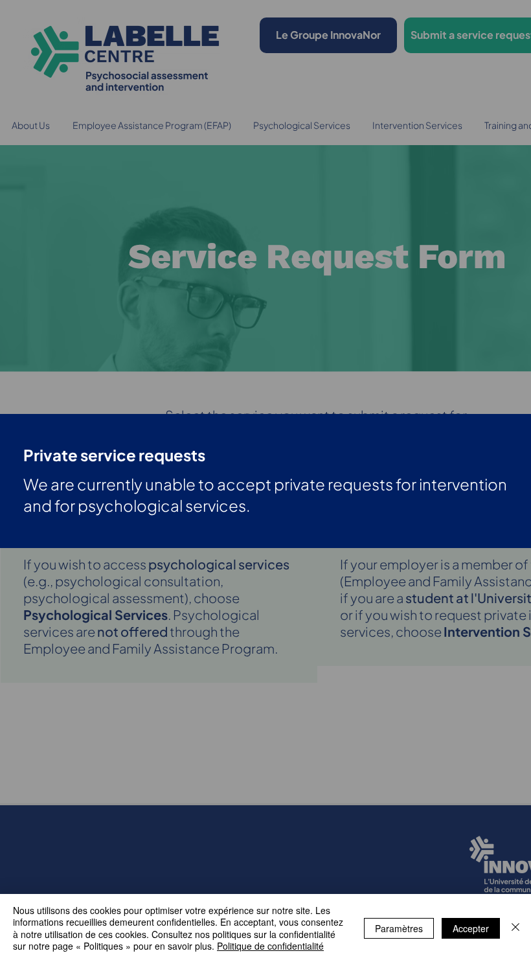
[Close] (515, 928)
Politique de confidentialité (270, 945)
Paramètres (399, 928)
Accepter (471, 928)
